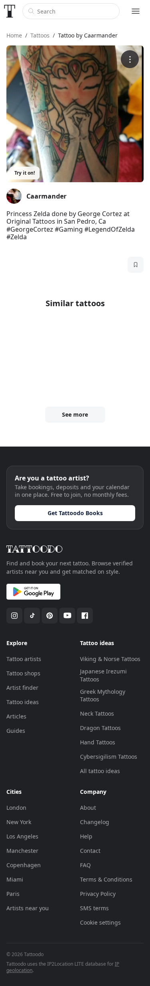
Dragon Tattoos (100, 728)
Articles (16, 716)
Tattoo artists (23, 659)
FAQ (85, 865)
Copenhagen (23, 865)
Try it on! (24, 172)
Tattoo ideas (22, 702)
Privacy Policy (98, 893)
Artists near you (27, 908)
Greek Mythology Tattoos (102, 695)
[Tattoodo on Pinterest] (50, 616)
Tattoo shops (23, 673)
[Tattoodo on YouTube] (67, 616)
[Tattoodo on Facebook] (85, 616)
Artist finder (22, 687)
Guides (15, 730)
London (16, 807)
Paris (13, 893)
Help (86, 836)
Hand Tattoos (97, 742)
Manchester (22, 850)
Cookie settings (100, 922)
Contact (90, 850)
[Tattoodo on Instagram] (14, 616)
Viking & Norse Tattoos (110, 659)
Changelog (94, 822)
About (88, 807)
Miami (14, 879)
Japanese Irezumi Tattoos (103, 675)
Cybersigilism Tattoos (108, 756)
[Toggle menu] (136, 11)
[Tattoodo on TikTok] (32, 616)
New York (18, 822)
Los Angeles (22, 836)
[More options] (130, 59)
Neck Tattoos (97, 713)
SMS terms (94, 908)
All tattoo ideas (100, 771)
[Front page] (9, 11)
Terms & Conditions (106, 879)
